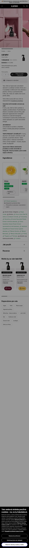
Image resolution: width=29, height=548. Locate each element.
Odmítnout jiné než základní (14, 540)
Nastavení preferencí (14, 536)
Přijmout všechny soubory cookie (14, 544)
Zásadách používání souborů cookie (14, 531)
